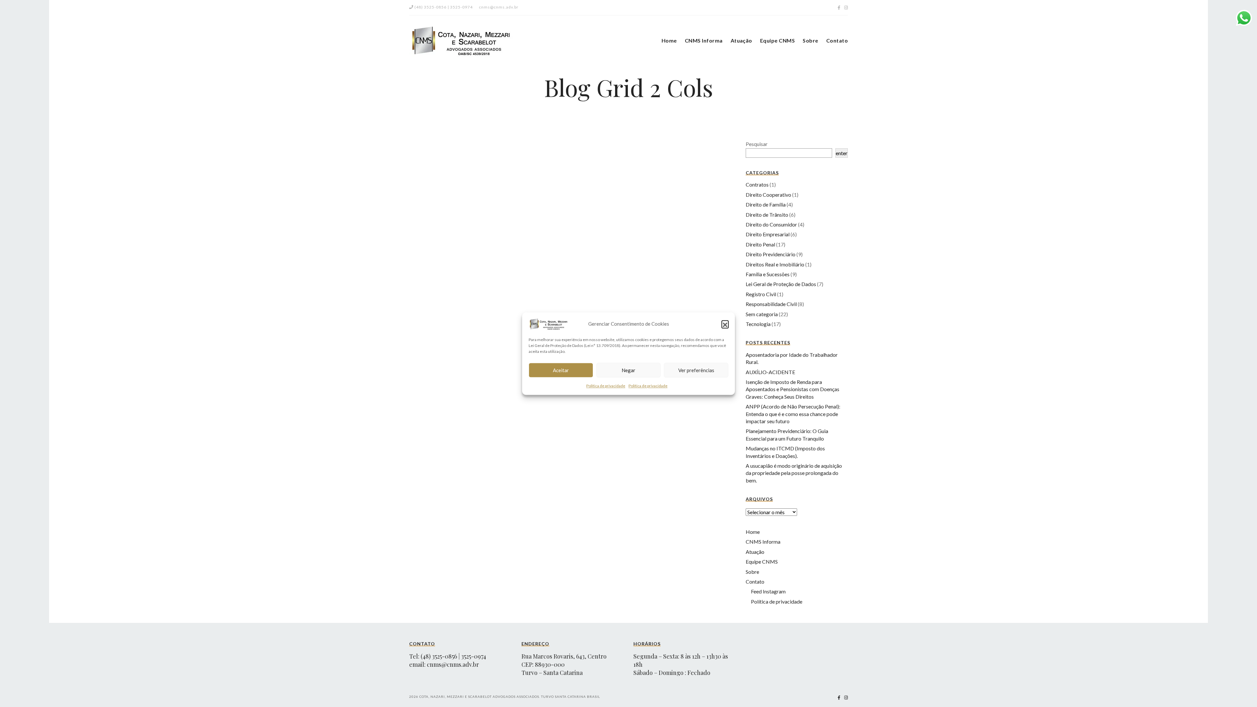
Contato (837, 40)
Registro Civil (761, 294)
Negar (628, 370)
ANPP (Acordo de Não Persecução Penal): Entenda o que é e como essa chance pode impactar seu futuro (793, 413)
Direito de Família (766, 204)
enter (841, 153)
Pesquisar (757, 144)
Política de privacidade (605, 385)
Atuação (741, 40)
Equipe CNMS (777, 40)
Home (669, 40)
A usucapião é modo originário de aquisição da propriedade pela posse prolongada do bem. (794, 472)
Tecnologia (758, 324)
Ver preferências (696, 370)
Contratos (757, 184)
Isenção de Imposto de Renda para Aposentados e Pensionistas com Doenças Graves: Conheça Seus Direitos (792, 389)
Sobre (810, 40)
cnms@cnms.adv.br (453, 664)
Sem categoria (762, 314)
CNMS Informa (704, 40)
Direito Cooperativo (768, 194)
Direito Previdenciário (770, 254)
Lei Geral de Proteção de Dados (781, 284)
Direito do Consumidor (771, 224)
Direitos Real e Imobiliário (775, 264)
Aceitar (561, 370)
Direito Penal (760, 244)
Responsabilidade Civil (771, 304)
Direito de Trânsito (767, 214)
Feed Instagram (768, 591)
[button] (725, 323)
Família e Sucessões (768, 274)
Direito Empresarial (768, 234)
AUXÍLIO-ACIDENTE (770, 372)
